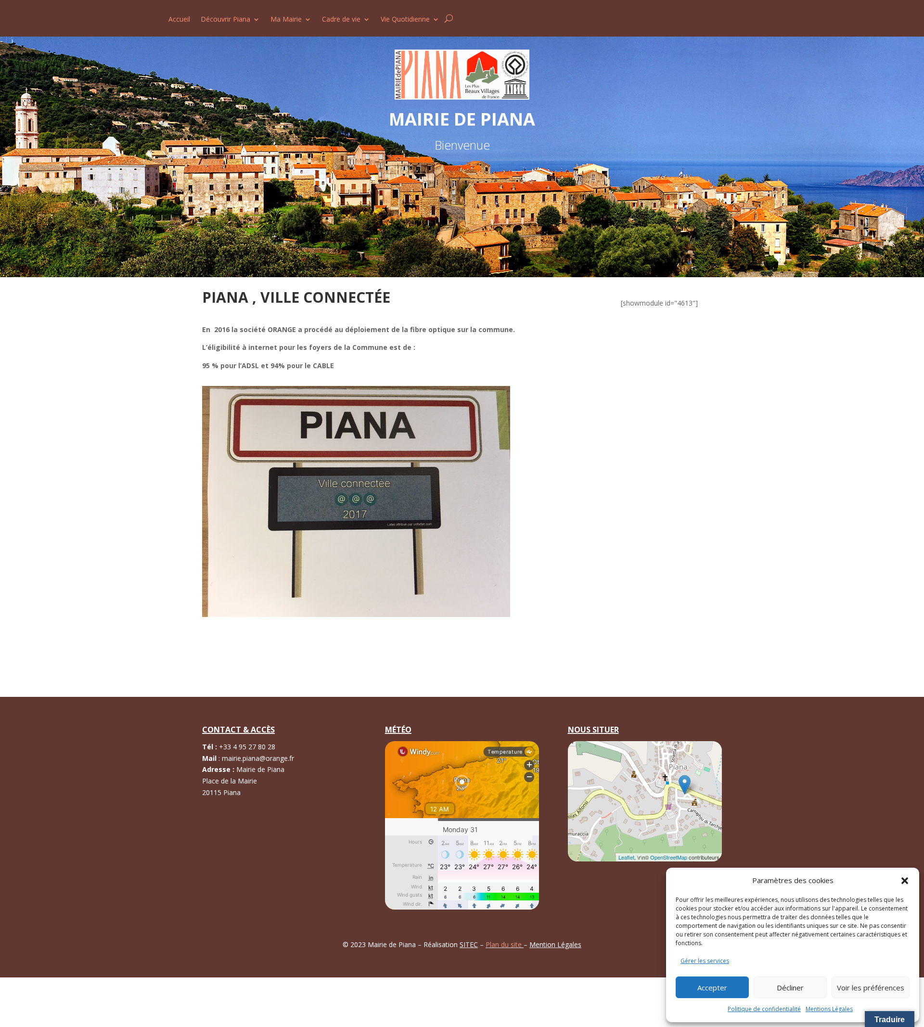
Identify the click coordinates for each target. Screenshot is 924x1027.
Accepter (712, 987)
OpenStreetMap (668, 857)
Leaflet (626, 857)
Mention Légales (555, 944)
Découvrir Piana (225, 20)
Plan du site (505, 944)
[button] (905, 881)
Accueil (179, 20)
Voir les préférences (870, 987)
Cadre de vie (341, 20)
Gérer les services (704, 961)
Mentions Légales (829, 1009)
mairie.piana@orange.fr (258, 758)
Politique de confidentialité (764, 1009)
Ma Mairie (286, 20)
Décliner (790, 987)
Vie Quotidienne (405, 20)
